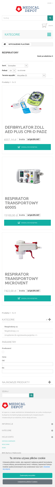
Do (3, 368)
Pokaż (4, 70)
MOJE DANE (5, 444)
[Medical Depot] (27, 9)
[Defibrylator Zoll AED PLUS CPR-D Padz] (27, 103)
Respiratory (11, 327)
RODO (4, 447)
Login (49, 3)
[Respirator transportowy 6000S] (27, 174)
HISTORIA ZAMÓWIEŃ (8, 441)
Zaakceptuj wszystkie (27, 475)
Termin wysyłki (8, 75)
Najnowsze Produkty (16, 382)
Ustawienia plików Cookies (27, 482)
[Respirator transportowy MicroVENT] (27, 250)
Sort (4, 65)
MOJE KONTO (8, 437)
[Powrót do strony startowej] (4, 44)
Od (3, 360)
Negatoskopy (12, 331)
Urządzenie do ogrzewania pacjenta (21, 335)
